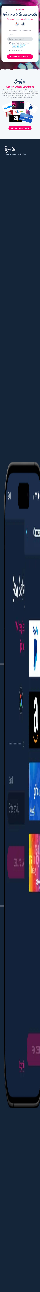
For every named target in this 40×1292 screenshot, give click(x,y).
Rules (14, 45)
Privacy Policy (21, 45)
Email (11, 35)
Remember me (17, 50)
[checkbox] (10, 43)
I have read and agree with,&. (20, 44)
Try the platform (20, 128)
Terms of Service (17, 46)
